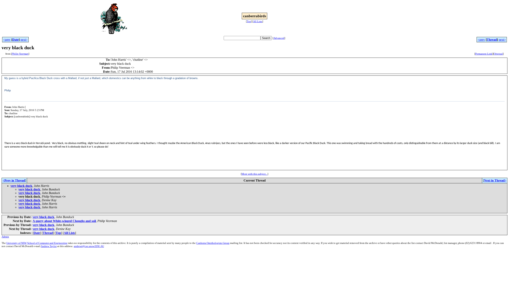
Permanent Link (483, 53)
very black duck (21, 185)
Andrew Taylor (49, 246)
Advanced (278, 38)
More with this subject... (254, 173)
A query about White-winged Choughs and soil (64, 221)
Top (249, 21)
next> (24, 39)
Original (498, 53)
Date (15, 39)
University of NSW (16, 243)
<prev (7, 39)
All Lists (257, 21)
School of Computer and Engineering (47, 243)
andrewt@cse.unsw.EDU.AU (89, 246)
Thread (492, 39)
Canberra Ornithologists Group (212, 243)
